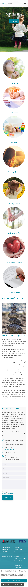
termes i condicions (15, 491)
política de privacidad (8, 493)
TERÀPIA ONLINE (14, 21)
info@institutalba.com (11, 449)
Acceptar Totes (14, 580)
